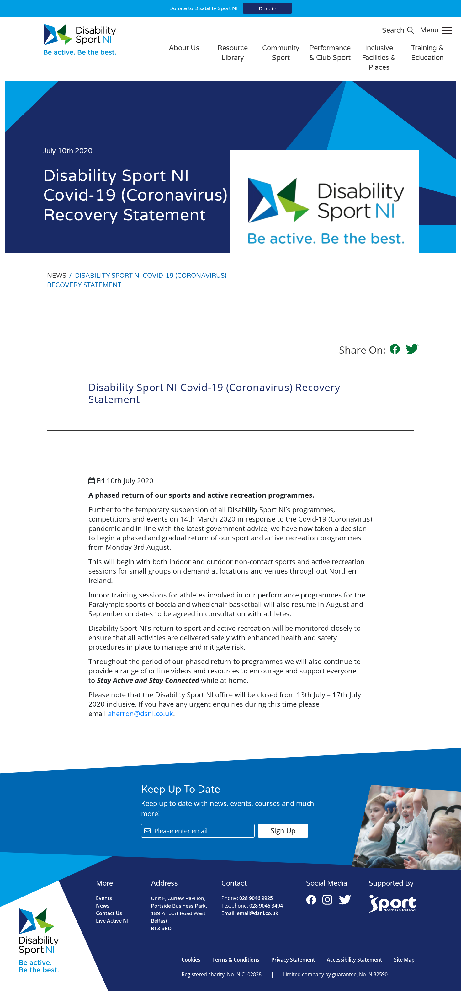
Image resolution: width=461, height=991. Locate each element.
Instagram (327, 900)
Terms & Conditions (235, 959)
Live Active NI (112, 920)
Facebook (311, 900)
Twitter (345, 900)
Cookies (191, 959)
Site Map (404, 959)
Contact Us (109, 913)
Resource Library (232, 53)
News (102, 905)
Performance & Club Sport (330, 53)
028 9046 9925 (247, 898)
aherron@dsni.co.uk (140, 713)
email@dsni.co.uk (249, 913)
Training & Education (427, 53)
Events (104, 898)
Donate (267, 9)
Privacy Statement (293, 959)
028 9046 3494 (252, 905)
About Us (184, 48)
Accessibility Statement (354, 959)
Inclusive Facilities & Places (379, 58)
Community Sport (280, 53)
